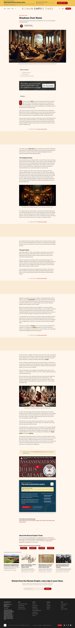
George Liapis (63, 605)
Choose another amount (37, 507)
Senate (47, 359)
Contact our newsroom (49, 539)
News (13, 8)
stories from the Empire (30, 539)
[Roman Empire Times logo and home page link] (5, 625)
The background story (26, 72)
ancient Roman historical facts (41, 537)
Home (5, 8)
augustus (24, 521)
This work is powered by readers (28, 76)
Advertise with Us (35, 605)
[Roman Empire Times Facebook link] (64, 625)
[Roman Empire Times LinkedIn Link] (70, 625)
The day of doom (25, 74)
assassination (31, 299)
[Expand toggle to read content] (54, 96)
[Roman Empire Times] (37, 9)
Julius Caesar (31, 148)
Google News (48, 540)
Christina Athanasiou (28, 25)
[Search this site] (60, 8)
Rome (32, 101)
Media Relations (34, 607)
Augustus (31, 433)
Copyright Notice (35, 612)
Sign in (63, 8)
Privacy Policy (35, 625)
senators (34, 327)
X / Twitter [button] (50, 547)
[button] (47, 589)
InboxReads (48, 607)
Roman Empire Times (35, 535)
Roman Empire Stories (23, 15)
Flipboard (21, 542)
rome (29, 520)
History (8, 8)
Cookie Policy (40, 625)
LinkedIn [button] (41, 547)
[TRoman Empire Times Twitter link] (66, 625)
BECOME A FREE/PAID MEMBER (42, 129)
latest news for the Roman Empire (29, 537)
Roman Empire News (21, 605)
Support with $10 (26, 507)
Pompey (33, 325)
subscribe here (28, 542)
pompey (37, 520)
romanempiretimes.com (40, 539)
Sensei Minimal (27, 625)
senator (44, 520)
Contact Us (34, 615)
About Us (62, 607)
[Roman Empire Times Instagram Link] (68, 625)
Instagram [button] (32, 547)
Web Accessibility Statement (36, 610)
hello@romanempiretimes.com (47, 625)
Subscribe (68, 8)
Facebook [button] (23, 547)
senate (41, 520)
